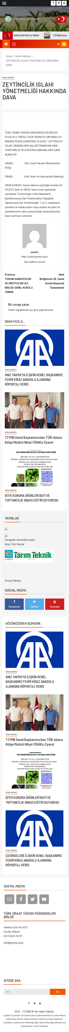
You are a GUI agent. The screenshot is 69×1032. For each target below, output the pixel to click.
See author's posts (34, 261)
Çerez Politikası (41, 1026)
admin (34, 252)
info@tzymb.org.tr (14, 942)
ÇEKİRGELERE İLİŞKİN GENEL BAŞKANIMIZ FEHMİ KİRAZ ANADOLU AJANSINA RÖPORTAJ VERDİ (34, 860)
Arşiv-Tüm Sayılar (14, 544)
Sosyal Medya (13, 580)
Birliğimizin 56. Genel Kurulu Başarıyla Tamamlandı (52, 281)
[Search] (58, 44)
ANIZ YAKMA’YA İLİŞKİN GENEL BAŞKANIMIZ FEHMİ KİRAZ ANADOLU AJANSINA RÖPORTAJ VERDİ (34, 379)
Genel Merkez (8, 78)
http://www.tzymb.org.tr (35, 256)
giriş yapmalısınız (43, 310)
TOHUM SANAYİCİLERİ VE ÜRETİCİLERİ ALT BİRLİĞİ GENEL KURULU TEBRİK (19, 283)
